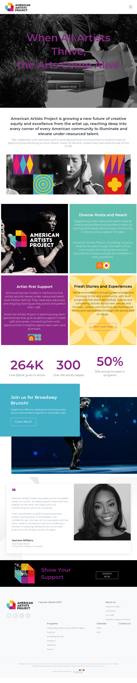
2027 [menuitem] (98, 632)
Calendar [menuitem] (101, 623)
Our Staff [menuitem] (110, 615)
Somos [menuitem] (50, 649)
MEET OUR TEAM (103, 327)
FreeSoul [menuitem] (51, 641)
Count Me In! (23, 421)
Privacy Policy (89, 666)
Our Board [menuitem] (110, 611)
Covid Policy (100, 666)
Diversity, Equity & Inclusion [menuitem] (118, 619)
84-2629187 (64, 666)
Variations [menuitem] (51, 645)
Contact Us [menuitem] (124, 623)
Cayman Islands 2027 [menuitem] (50, 602)
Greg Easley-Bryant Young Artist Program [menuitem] (66, 628)
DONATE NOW (68, 87)
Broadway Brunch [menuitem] (55, 636)
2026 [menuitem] (98, 628)
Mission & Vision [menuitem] (113, 607)
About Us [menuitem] (111, 602)
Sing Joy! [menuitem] (51, 632)
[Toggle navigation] (130, 7)
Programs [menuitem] (52, 623)
